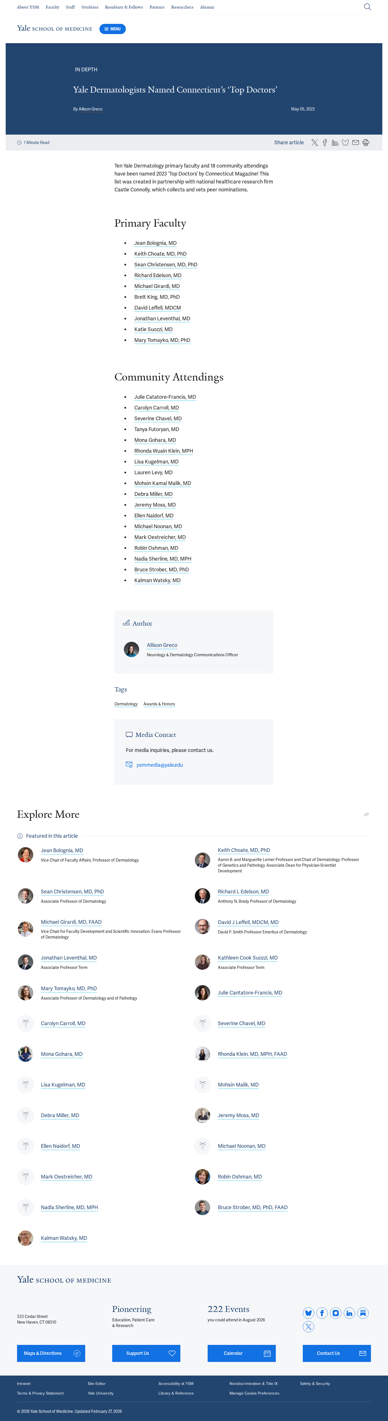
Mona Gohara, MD (155, 440)
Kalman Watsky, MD (157, 580)
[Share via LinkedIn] (335, 142)
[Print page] (365, 142)
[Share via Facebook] (325, 142)
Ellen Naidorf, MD (154, 515)
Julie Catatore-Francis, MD (165, 397)
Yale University (101, 1393)
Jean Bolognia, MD (155, 243)
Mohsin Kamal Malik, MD (162, 483)
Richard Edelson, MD (158, 275)
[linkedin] (349, 1313)
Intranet (23, 1383)
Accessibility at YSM (175, 1383)
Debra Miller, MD (153, 494)
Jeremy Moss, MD (155, 504)
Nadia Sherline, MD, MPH (162, 558)
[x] (308, 1326)
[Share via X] (314, 142)
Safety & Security (315, 1383)
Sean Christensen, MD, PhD (165, 264)
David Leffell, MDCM (157, 307)
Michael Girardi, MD (157, 286)
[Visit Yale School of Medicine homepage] (64, 1281)
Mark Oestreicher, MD (160, 537)
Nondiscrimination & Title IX (254, 1383)
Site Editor (97, 1383)
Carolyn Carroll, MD (156, 407)
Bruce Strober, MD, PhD (161, 569)
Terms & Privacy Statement (40, 1393)
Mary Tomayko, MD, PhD (162, 340)
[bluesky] (308, 1313)
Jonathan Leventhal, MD (162, 318)
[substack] (363, 1313)
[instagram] (335, 1313)
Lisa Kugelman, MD (156, 461)
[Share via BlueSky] (345, 142)
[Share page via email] (355, 142)
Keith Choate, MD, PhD (160, 253)
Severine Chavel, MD (158, 418)
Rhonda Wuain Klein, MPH (163, 451)
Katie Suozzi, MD (153, 329)
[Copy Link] (366, 814)
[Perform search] (367, 7)
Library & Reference (176, 1393)
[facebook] (322, 1313)
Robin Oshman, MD (156, 548)
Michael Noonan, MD (158, 526)
